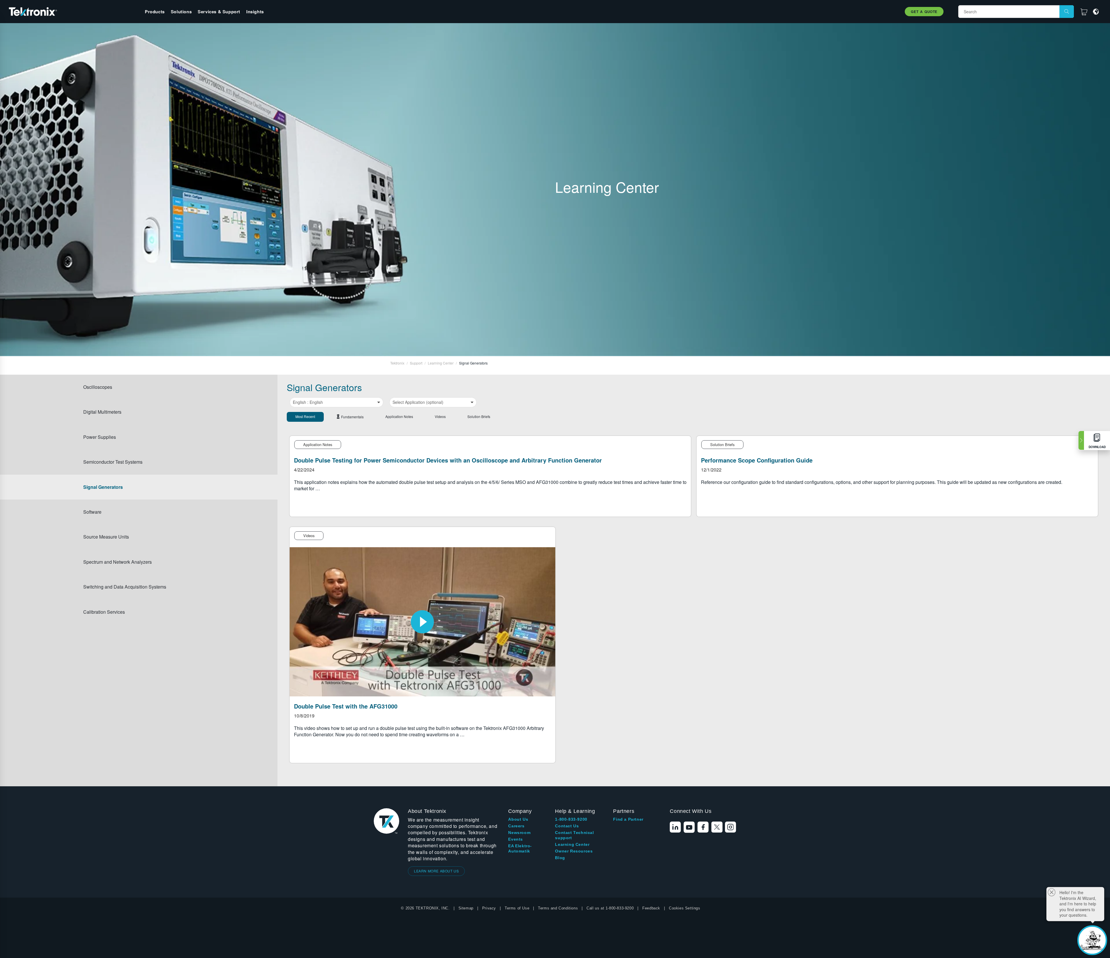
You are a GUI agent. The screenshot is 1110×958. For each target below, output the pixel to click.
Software (92, 511)
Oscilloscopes (97, 387)
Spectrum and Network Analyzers (117, 561)
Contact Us (567, 826)
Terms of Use (517, 908)
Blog (560, 857)
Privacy (489, 908)
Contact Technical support (574, 835)
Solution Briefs (478, 416)
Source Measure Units (106, 536)
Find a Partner (628, 819)
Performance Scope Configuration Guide (757, 460)
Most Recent (305, 416)
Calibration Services (104, 612)
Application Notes (399, 416)
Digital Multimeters (102, 411)
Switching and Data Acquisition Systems (124, 586)
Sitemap (465, 908)
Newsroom (519, 832)
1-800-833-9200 (571, 819)
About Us (518, 819)
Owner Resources (574, 851)
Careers (516, 826)
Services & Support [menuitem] (219, 11)
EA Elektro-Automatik (520, 848)
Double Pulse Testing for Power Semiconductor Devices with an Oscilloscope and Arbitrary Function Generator (448, 460)
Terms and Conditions (558, 908)
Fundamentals (352, 416)
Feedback (651, 908)
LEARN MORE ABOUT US (436, 870)
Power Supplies (99, 437)
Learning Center (572, 844)
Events (515, 839)
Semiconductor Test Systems (113, 461)
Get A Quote (924, 11)
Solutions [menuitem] (181, 11)
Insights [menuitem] (255, 11)
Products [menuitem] (155, 11)
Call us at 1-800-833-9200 (610, 908)
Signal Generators (103, 487)
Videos (440, 416)
